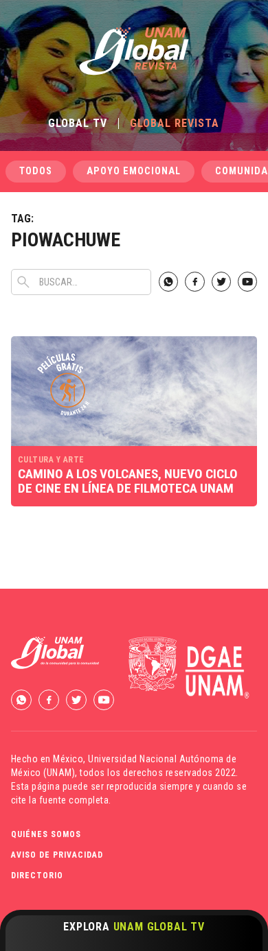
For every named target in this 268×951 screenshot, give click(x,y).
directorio (37, 875)
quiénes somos (46, 834)
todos (35, 171)
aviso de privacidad (57, 855)
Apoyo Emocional (134, 171)
